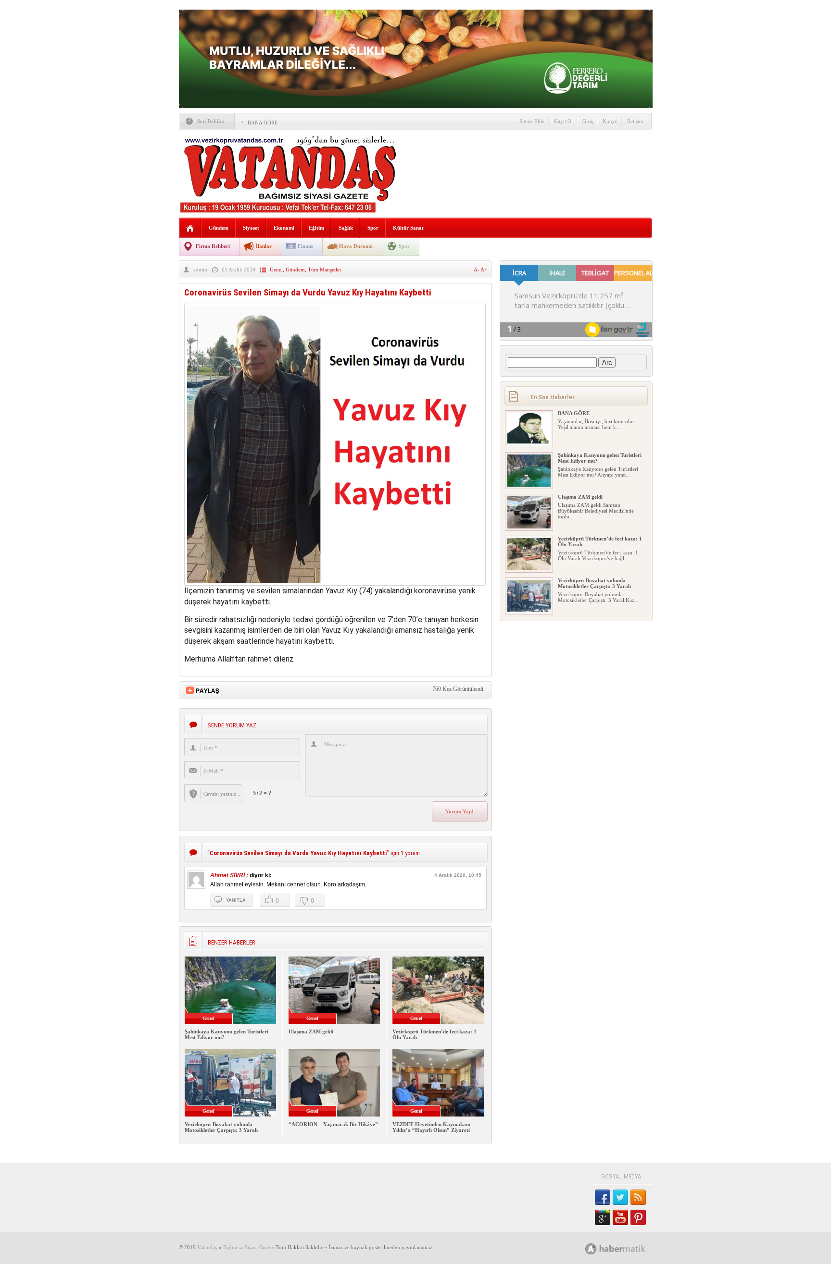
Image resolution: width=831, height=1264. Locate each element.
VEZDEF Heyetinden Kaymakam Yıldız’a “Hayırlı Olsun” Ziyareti (431, 1127)
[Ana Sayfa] (190, 228)
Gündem (218, 228)
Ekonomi (284, 228)
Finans (305, 246)
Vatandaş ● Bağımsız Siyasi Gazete (235, 1247)
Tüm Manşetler (324, 269)
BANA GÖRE (263, 122)
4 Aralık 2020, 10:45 (457, 875)
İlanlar (264, 246)
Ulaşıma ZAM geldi (311, 1031)
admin (200, 269)
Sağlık (346, 228)
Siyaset (251, 228)
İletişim (635, 121)
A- (477, 269)
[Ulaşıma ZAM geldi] (529, 526)
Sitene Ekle (531, 121)
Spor (372, 228)
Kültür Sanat (408, 228)
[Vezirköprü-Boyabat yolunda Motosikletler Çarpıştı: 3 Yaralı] (529, 610)
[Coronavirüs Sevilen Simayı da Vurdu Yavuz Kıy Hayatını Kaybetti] (335, 583)
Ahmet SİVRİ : (229, 875)
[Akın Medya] (591, 1248)
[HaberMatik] (626, 1248)
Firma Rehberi (213, 246)
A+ (483, 269)
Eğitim (316, 228)
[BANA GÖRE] (529, 443)
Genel (276, 269)
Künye (610, 121)
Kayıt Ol (563, 121)
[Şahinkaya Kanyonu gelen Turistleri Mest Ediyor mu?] (529, 484)
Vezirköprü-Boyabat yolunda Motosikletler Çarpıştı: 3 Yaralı (221, 1127)
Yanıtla (236, 900)
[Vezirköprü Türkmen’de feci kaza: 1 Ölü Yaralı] (529, 568)
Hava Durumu (356, 246)
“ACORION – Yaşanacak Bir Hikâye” (333, 1124)
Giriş (587, 121)
